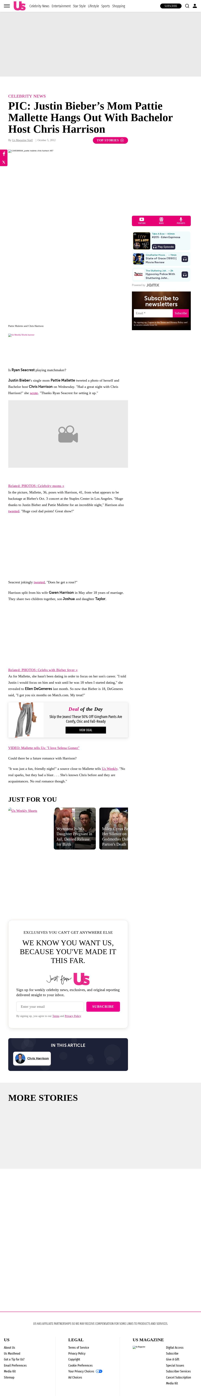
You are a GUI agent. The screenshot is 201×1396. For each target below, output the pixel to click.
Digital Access (175, 1348)
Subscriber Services (178, 1371)
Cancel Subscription (178, 1377)
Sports (105, 6)
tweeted (13, 511)
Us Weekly (109, 769)
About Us (9, 1348)
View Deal (85, 730)
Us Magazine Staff (22, 140)
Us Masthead (12, 1353)
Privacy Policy (73, 1016)
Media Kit (10, 1371)
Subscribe (170, 6)
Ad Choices (75, 1377)
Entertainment (61, 6)
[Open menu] (7, 6)
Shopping (118, 6)
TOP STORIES (108, 140)
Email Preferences (15, 1365)
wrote (34, 393)
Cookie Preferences (80, 1365)
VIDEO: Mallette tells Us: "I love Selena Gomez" (43, 748)
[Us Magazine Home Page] (20, 6)
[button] (187, 5)
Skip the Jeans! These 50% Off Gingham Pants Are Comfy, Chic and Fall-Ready (85, 719)
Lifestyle (93, 6)
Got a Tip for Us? (14, 1359)
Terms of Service (78, 1348)
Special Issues (175, 1365)
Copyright (74, 1359)
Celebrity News (39, 6)
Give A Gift (172, 1359)
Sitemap (9, 1377)
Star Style (79, 6)
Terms (55, 1016)
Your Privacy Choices (81, 1371)
